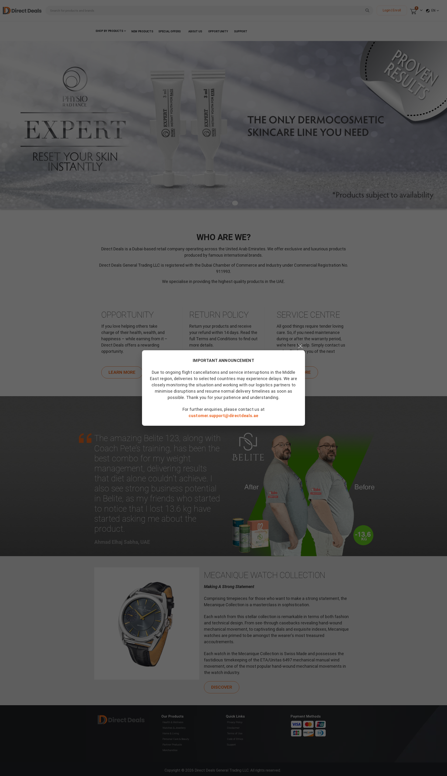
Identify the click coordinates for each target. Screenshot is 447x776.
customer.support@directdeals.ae (223, 415)
